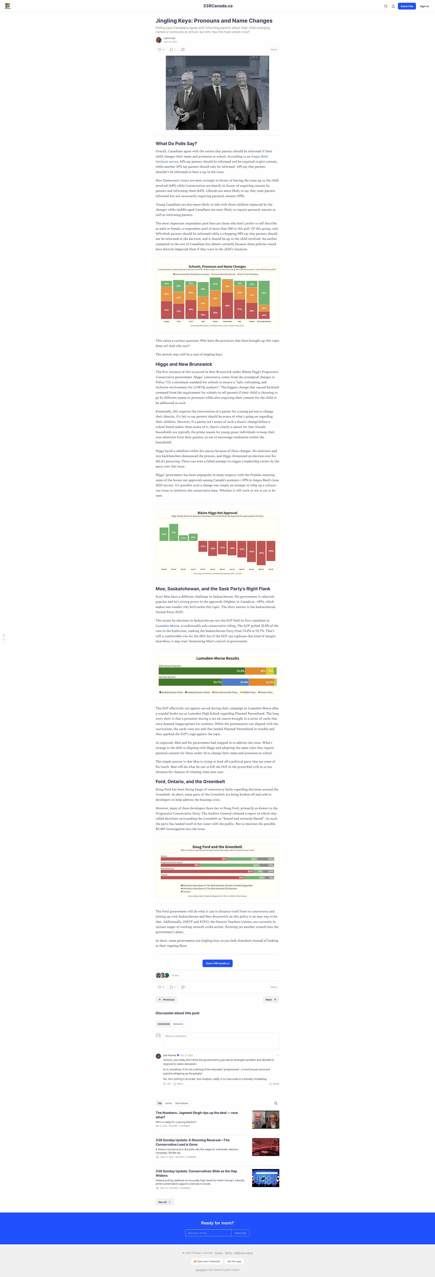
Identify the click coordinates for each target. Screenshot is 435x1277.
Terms (228, 1252)
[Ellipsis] (277, 1055)
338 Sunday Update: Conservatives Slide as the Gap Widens (196, 1173)
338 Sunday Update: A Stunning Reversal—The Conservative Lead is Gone (193, 1142)
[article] (217, 1121)
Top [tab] (160, 1103)
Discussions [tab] (181, 1103)
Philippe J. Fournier (179, 1126)
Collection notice (243, 1252)
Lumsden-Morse (167, 625)
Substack (201, 1269)
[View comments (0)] (188, 1192)
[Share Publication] (393, 6)
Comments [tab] (164, 1023)
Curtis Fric (170, 38)
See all (162, 1202)
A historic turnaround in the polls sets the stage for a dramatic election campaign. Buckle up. (197, 1151)
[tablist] (170, 1024)
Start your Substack (208, 1261)
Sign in (424, 6)
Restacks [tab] (178, 1023)
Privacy (219, 1252)
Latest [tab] (168, 1103)
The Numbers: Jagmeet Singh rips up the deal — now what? (197, 1115)
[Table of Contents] (3, 638)
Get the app (234, 1261)
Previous (168, 999)
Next (269, 999)
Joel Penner (169, 1055)
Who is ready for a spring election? (176, 1122)
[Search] (385, 6)
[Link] (151, 143)
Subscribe (407, 6)
